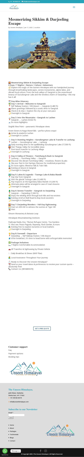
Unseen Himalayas (16, 27)
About (12, 428)
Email (10, 413)
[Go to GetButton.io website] (5, 455)
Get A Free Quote (42, 328)
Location (37, 27)
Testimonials (14, 434)
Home (12, 425)
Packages (13, 431)
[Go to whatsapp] (4, 451)
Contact (12, 441)
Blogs (12, 438)
